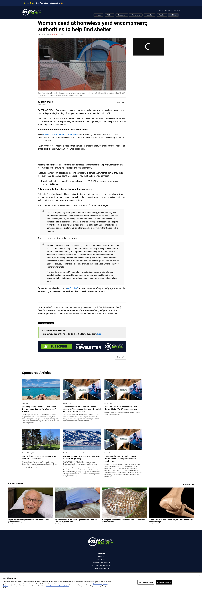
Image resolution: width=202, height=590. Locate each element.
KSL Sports (168, 10)
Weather (150, 15)
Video (109, 15)
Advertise (101, 557)
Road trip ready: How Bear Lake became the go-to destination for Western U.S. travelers (40, 409)
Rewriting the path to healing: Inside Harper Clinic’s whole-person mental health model (120, 458)
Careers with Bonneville (101, 562)
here (99, 334)
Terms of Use (97, 584)
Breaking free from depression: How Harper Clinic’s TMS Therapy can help (120, 408)
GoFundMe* (72, 288)
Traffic (161, 15)
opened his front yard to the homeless (60, 134)
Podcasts (121, 15)
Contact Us (101, 559)
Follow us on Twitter (101, 568)
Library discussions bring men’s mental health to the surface (39, 457)
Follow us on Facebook (101, 565)
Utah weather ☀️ (56, 3)
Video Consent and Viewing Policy (57, 586)
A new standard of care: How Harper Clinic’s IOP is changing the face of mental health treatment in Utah (82, 409)
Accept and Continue (164, 582)
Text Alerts (136, 15)
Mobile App (101, 554)
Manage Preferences (146, 582)
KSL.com (177, 10)
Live (99, 15)
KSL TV (161, 10)
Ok (199, 575)
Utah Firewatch (42, 3)
